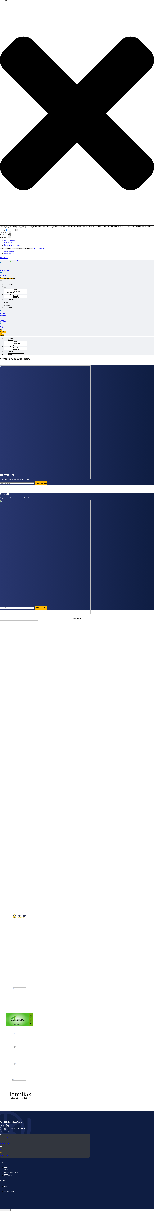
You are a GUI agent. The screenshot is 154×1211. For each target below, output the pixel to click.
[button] (77, 114)
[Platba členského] (1, 268)
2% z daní (3, 276)
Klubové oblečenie (5, 266)
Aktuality (10, 284)
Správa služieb (8, 242)
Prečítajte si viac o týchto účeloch (13, 245)
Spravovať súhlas (5, 1210)
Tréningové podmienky (13, 292)
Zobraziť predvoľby (17, 248)
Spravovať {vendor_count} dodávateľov (15, 244)
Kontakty (10, 307)
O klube (6, 287)
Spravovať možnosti (9, 240)
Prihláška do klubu (5, 1155)
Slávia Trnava (4, 258)
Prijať (2, 248)
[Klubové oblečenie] (1, 263)
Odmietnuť (8, 248)
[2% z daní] (1, 273)
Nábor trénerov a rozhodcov (11, 1172)
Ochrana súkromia (9, 251)
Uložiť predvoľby (28, 248)
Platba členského (5, 271)
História (5, 1186)
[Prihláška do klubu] (1, 1153)
